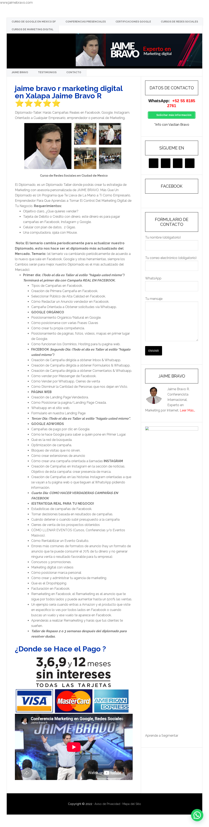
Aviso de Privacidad (107, 804)
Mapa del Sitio (131, 804)
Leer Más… (187, 410)
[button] (197, 815)
